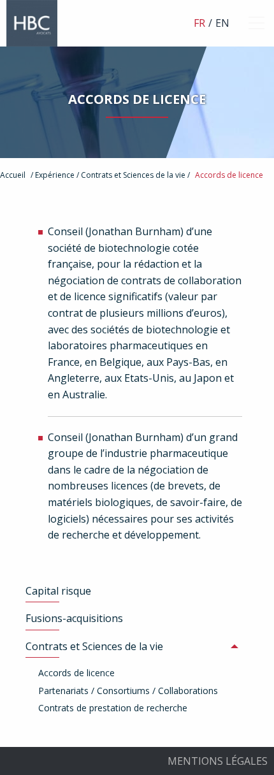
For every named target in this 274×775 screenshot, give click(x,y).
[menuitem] (137, 590)
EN (222, 23)
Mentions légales (218, 761)
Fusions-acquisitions (74, 618)
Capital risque (58, 591)
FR (199, 23)
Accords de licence (229, 175)
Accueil (12, 175)
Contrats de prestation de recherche (112, 708)
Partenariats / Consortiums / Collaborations (128, 690)
